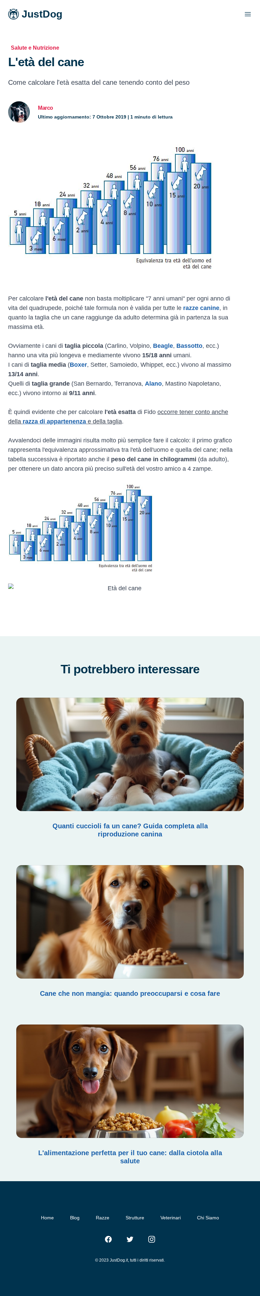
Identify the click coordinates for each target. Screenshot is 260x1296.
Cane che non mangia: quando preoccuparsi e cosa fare (130, 993)
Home (47, 1217)
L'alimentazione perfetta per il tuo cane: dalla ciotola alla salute (130, 1157)
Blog (75, 1217)
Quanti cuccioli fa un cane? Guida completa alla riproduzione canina (130, 830)
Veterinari (170, 1217)
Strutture (135, 1217)
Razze (102, 1217)
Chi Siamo (208, 1217)
